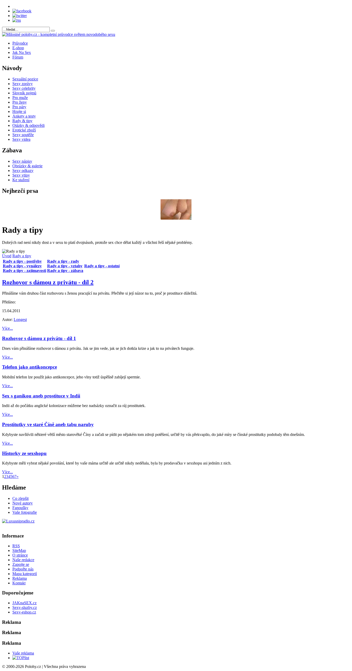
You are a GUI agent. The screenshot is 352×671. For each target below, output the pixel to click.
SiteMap (19, 550)
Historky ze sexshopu (24, 453)
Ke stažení (20, 180)
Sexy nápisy (22, 161)
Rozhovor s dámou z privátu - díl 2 (48, 282)
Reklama (19, 578)
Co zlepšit (20, 498)
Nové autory (22, 503)
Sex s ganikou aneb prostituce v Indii (41, 396)
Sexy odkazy (22, 170)
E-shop (18, 48)
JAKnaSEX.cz (24, 603)
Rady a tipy (21, 256)
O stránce (20, 555)
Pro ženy (19, 102)
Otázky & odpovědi (28, 125)
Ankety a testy (24, 116)
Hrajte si (19, 111)
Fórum (17, 57)
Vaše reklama (23, 653)
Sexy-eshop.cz (24, 612)
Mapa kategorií (24, 573)
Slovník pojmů (24, 93)
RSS (16, 546)
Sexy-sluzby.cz (24, 607)
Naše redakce (23, 560)
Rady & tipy (22, 121)
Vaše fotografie (24, 512)
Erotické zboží (24, 130)
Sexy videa (21, 139)
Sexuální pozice (25, 79)
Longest (20, 319)
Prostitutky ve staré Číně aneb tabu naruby (48, 424)
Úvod (6, 256)
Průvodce (20, 43)
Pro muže (20, 97)
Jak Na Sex (21, 52)
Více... (7, 328)
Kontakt (19, 583)
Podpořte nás (22, 569)
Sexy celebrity (24, 88)
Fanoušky (20, 508)
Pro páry (19, 107)
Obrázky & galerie (27, 166)
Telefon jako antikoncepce (29, 367)
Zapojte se (20, 564)
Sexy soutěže (23, 134)
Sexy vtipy (21, 175)
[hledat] (53, 30)
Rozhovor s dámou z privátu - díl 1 (39, 338)
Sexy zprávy (22, 83)
